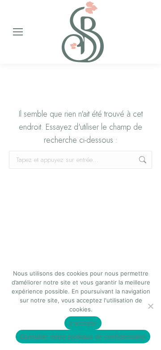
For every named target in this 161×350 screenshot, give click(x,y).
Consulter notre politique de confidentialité (83, 336)
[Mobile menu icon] (18, 32)
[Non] (150, 306)
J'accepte (83, 323)
